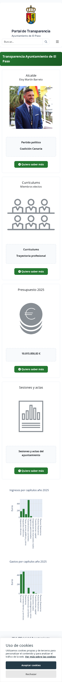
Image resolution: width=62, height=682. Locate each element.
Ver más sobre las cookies (40, 656)
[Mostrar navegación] (57, 41)
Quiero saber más (32, 164)
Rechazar (31, 674)
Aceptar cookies (31, 665)
